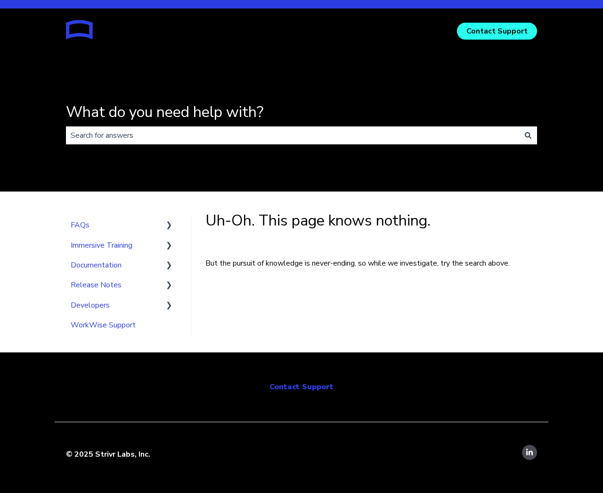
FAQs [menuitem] (80, 225)
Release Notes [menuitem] (96, 285)
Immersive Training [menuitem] (101, 245)
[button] (169, 225)
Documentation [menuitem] (96, 265)
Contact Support (497, 31)
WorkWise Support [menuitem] (103, 325)
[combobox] (292, 135)
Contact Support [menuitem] (301, 387)
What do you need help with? (164, 112)
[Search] (528, 135)
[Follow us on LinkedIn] (529, 452)
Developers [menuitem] (90, 305)
